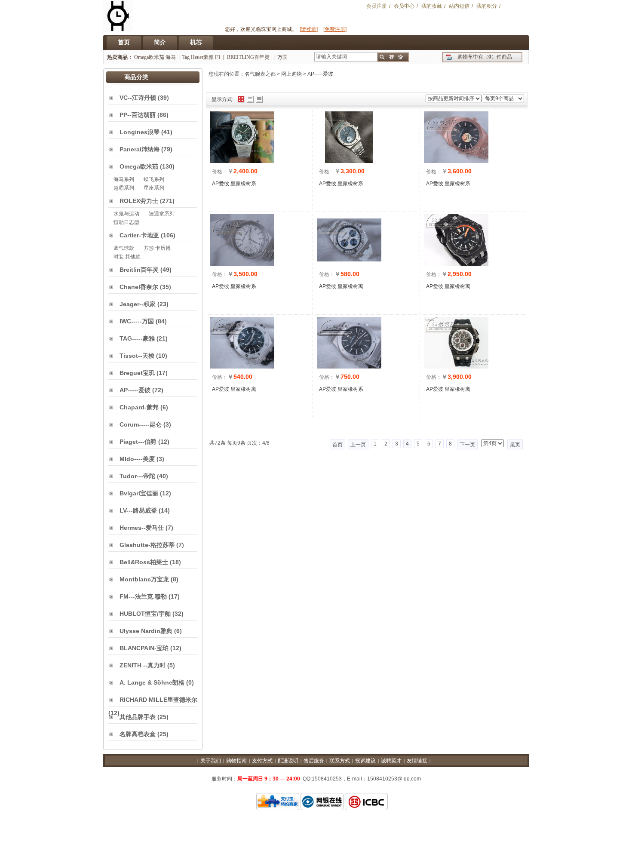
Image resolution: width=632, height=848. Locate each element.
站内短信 (459, 6)
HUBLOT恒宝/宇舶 (145, 613)
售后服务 (314, 761)
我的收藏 (431, 6)
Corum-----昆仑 (141, 424)
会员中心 (404, 6)
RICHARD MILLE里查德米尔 (158, 699)
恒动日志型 (126, 222)
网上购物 (291, 74)
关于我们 (210, 761)
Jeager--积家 (138, 304)
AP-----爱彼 (320, 74)
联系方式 (339, 761)
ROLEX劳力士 (139, 200)
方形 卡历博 (157, 248)
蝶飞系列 (154, 179)
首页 (124, 42)
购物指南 (236, 761)
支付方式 (262, 761)
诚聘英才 (391, 761)
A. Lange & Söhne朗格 (152, 682)
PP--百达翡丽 (138, 114)
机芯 (196, 42)
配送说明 (288, 761)
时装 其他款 (127, 257)
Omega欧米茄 (139, 166)
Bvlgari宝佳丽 (139, 493)
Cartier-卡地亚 (139, 235)
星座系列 (154, 188)
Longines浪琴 (140, 132)
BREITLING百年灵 (249, 57)
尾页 (515, 445)
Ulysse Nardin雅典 (146, 630)
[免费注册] (335, 29)
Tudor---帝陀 (137, 476)
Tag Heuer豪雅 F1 (201, 57)
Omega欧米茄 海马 (155, 57)
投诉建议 (365, 761)
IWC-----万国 (137, 321)
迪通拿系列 (162, 214)
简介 (160, 42)
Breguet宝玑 (137, 372)
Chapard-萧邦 (139, 407)
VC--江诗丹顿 (138, 97)
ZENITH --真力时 (143, 665)
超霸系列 (124, 188)
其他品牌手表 (138, 716)
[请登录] (309, 29)
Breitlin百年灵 (139, 269)
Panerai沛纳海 (140, 149)
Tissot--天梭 (137, 355)
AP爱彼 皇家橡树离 (341, 286)
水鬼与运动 (126, 214)
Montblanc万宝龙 (144, 579)
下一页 (467, 445)
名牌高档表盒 (138, 734)
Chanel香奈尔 (139, 286)
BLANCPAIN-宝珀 (144, 648)
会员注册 (376, 6)
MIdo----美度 (137, 458)
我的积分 (486, 6)
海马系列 (124, 179)
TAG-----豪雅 (137, 338)
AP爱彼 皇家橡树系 (234, 184)
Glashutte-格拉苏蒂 (147, 544)
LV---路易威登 (138, 510)
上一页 (358, 445)
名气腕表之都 (260, 74)
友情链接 (417, 761)
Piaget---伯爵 (138, 441)
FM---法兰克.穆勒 (143, 596)
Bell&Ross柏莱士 (144, 562)
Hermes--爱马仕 (142, 527)
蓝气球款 (124, 248)
